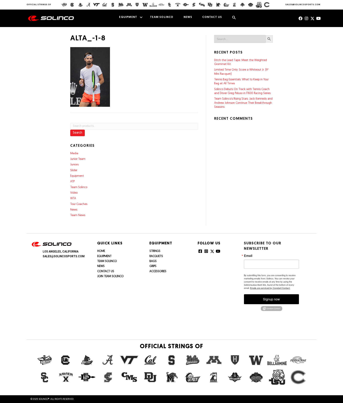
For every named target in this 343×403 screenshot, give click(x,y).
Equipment (77, 176)
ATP (72, 181)
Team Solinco (78, 187)
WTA (73, 198)
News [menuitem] (188, 17)
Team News (77, 215)
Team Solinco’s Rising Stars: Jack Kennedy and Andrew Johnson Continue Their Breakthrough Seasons (243, 103)
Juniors (74, 164)
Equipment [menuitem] (128, 17)
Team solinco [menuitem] (161, 17)
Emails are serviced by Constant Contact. (270, 287)
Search (77, 132)
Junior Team (77, 159)
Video (74, 192)
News (73, 209)
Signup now (271, 299)
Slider (73, 170)
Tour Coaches (78, 204)
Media (74, 153)
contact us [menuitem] (212, 17)
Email (248, 255)
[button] (141, 17)
